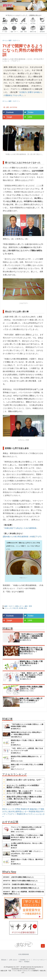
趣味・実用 (28, 606)
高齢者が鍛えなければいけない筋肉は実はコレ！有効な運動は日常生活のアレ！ (31, 649)
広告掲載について (25, 960)
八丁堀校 (40, 809)
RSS (20, 961)
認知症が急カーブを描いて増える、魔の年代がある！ (31, 662)
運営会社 (3, 960)
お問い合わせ (13, 960)
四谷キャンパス (8, 809)
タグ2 (4, 811)
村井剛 (21, 608)
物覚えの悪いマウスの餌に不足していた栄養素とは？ (31, 699)
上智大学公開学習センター (17, 811)
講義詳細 (33, 809)
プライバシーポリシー (39, 960)
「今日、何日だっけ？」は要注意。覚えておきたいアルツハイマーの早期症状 (31, 675)
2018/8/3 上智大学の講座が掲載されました (18, 877)
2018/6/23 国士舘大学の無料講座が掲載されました (21, 888)
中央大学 (15, 608)
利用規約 (26, 961)
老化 (25, 608)
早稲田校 (32, 811)
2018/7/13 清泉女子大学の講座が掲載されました (20, 880)
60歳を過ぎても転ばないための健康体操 (20, 528)
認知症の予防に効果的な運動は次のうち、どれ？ (31, 687)
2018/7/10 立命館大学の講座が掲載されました (19, 884)
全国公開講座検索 (23, 954)
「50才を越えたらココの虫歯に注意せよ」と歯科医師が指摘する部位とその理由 (31, 636)
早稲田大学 (25, 809)
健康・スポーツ (9, 606)
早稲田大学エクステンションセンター (23, 815)
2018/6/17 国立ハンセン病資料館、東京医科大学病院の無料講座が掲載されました (23, 892)
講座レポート (19, 606)
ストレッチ (8, 608)
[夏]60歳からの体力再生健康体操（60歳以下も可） (23, 536)
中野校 (17, 809)
